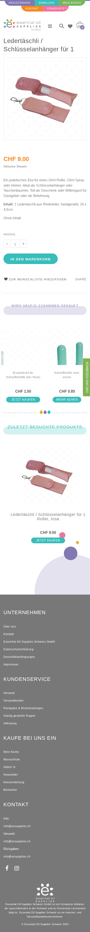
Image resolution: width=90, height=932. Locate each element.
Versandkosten (13, 700)
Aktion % (9, 767)
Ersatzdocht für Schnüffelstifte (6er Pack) (23, 375)
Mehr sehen (67, 399)
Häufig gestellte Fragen (19, 715)
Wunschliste (11, 759)
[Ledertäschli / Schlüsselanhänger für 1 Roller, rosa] (48, 480)
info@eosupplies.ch (16, 826)
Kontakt (32, 8)
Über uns (9, 626)
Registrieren (19, 2)
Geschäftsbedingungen (19, 657)
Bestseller (10, 789)
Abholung (10, 723)
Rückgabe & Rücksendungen (23, 708)
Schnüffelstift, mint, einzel (67, 375)
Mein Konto (72, 2)
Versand (9, 693)
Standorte (56, 8)
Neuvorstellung (13, 782)
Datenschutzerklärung (18, 649)
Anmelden (46, 2)
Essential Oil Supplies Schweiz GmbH (29, 641)
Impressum (10, 664)
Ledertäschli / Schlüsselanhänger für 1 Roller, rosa (38, 45)
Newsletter (10, 774)
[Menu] (50, 26)
